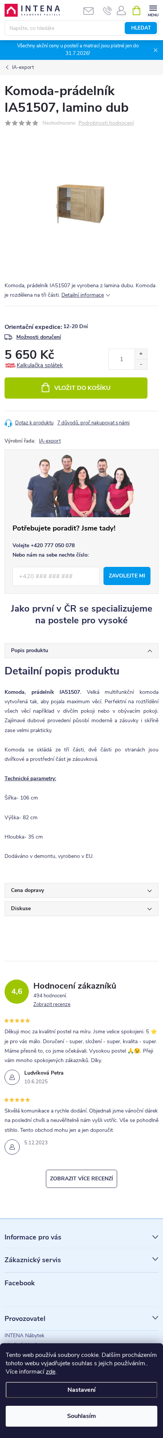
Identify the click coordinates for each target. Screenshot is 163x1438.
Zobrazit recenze (52, 1004)
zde (50, 1372)
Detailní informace (82, 295)
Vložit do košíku (82, 388)
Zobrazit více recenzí (81, 1178)
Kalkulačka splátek (40, 365)
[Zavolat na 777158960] (107, 11)
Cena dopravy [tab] (27, 890)
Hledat (141, 28)
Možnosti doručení (38, 337)
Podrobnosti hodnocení (106, 123)
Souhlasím (81, 1416)
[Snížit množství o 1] (141, 364)
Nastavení (81, 1390)
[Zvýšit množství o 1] (141, 354)
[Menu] (153, 10)
